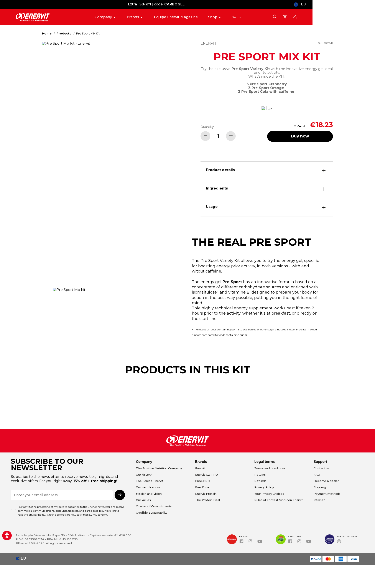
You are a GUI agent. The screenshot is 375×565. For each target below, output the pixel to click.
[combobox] (254, 17)
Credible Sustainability (151, 512)
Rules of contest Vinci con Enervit (278, 500)
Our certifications (148, 487)
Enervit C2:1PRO (206, 474)
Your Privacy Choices (269, 493)
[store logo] (51, 17)
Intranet (319, 500)
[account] (295, 16)
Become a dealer (326, 481)
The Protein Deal (207, 500)
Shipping (320, 487)
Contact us (321, 468)
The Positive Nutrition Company (159, 468)
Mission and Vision (149, 493)
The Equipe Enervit (149, 481)
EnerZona (202, 487)
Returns (260, 474)
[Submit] (275, 16)
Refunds (260, 481)
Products (63, 33)
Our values (143, 500)
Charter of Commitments (154, 506)
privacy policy (36, 514)
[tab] (267, 170)
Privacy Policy (264, 487)
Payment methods (327, 493)
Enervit (200, 468)
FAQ (317, 474)
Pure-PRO (202, 481)
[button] (22, 558)
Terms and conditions (270, 468)
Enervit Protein (206, 493)
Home (46, 33)
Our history (143, 474)
